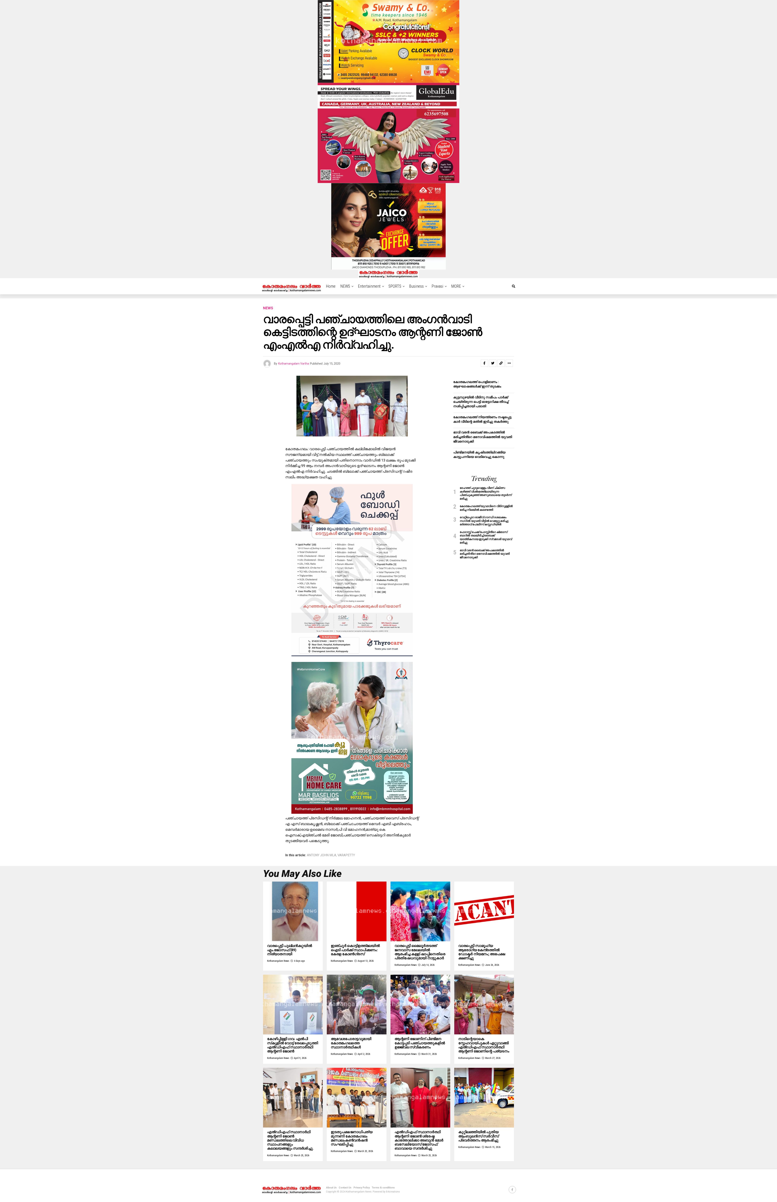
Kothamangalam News (278, 960)
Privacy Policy (361, 1187)
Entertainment (369, 286)
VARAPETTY (346, 855)
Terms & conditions (383, 1187)
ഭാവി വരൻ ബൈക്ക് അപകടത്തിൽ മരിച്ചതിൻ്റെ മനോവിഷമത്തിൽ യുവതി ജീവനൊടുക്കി (482, 436)
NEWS (345, 286)
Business (416, 286)
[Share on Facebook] (484, 363)
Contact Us (345, 1187)
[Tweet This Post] (492, 363)
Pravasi (437, 286)
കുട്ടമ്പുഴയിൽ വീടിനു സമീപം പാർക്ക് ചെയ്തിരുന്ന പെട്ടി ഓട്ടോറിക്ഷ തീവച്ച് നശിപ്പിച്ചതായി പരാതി (480, 401)
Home (330, 286)
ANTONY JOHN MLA (321, 855)
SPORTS (394, 286)
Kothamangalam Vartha (293, 363)
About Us (331, 1187)
